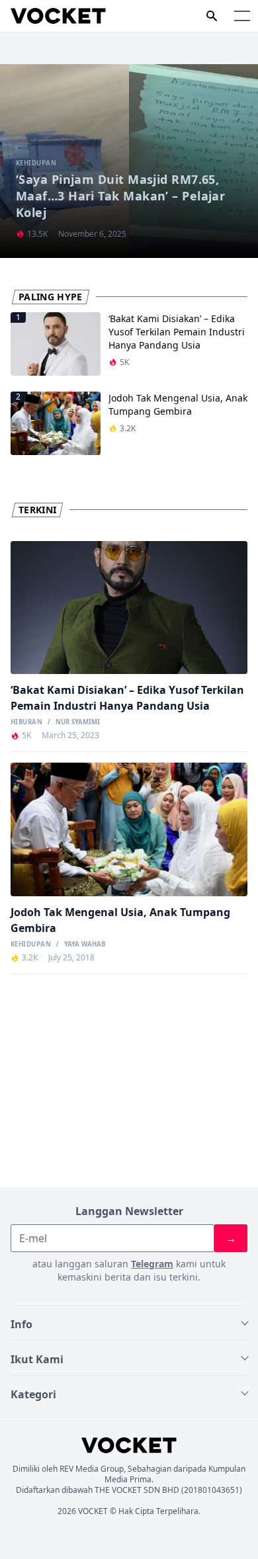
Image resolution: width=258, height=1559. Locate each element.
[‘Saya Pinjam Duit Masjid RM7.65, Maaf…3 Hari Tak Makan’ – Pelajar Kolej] (129, 161)
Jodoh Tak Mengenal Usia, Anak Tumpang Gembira (177, 404)
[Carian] (211, 16)
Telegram (152, 1263)
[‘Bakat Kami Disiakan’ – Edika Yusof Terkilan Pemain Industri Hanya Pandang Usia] (129, 607)
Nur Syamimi (78, 722)
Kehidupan (31, 944)
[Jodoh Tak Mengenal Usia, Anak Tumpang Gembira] (129, 829)
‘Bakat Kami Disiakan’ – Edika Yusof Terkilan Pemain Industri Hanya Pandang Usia (176, 331)
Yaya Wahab (84, 944)
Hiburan (26, 722)
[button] (242, 16)
